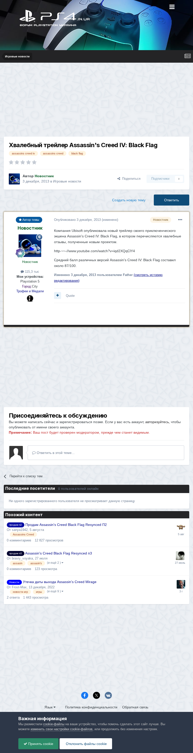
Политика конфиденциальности (91, 707)
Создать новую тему (129, 200)
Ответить (171, 200)
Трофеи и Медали (30, 291)
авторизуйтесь (157, 422)
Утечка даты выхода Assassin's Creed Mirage (59, 582)
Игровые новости (67, 181)
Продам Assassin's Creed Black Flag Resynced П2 (66, 525)
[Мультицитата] (57, 295)
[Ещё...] (180, 220)
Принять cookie (40, 744)
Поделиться (130, 178)
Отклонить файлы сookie (86, 744)
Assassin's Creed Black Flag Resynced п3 (58, 553)
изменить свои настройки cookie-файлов (61, 729)
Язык (49, 707)
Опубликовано (77, 220)
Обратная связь (135, 707)
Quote (70, 296)
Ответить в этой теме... (55, 453)
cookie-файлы (53, 724)
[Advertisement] (96, 101)
